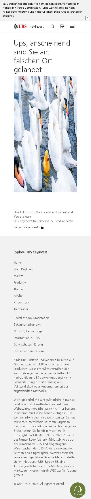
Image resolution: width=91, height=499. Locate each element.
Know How (21, 302)
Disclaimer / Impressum (29, 351)
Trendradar (21, 309)
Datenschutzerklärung (28, 344)
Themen (19, 289)
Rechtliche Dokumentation (31, 318)
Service (18, 296)
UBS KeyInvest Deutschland (31, 221)
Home (18, 262)
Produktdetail (64, 221)
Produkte (20, 282)
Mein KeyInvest (24, 269)
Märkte (18, 276)
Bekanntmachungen (27, 324)
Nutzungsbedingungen (29, 331)
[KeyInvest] (22, 26)
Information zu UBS (27, 338)
